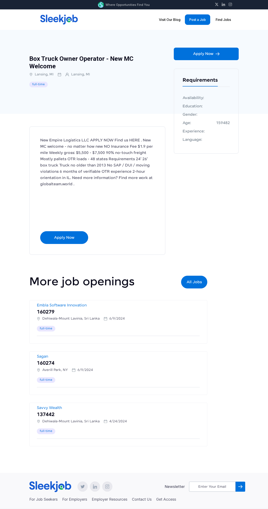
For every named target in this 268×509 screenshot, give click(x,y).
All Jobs (194, 282)
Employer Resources (109, 499)
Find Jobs (223, 20)
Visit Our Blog (169, 20)
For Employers (74, 499)
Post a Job (197, 20)
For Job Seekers (43, 499)
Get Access (166, 499)
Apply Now (64, 238)
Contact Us (142, 499)
